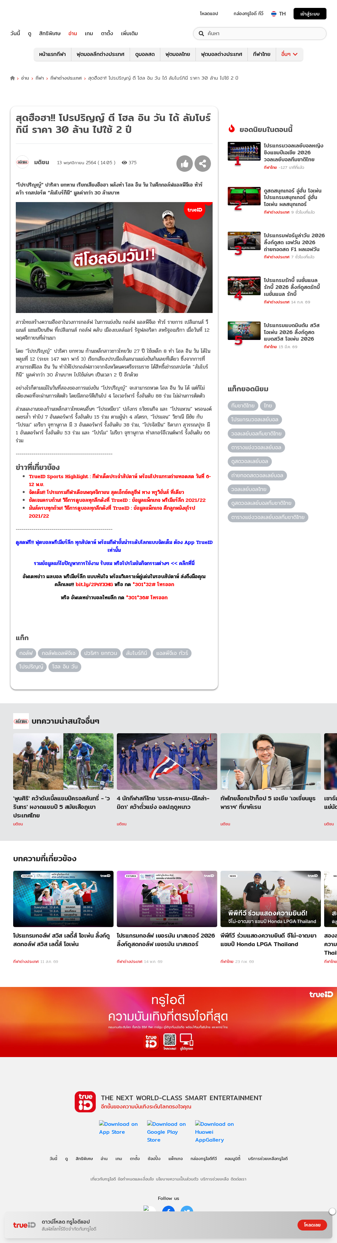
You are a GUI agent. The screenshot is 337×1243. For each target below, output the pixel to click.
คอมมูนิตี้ (232, 1158)
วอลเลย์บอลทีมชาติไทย (256, 433)
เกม (89, 34)
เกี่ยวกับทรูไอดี (103, 1179)
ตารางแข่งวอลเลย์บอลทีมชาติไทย (268, 517)
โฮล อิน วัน (65, 666)
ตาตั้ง (107, 34)
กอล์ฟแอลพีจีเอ (58, 653)
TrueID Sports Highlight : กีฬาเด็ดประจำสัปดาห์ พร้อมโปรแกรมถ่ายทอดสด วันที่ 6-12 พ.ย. (120, 480)
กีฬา (40, 78)
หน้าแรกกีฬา (52, 54)
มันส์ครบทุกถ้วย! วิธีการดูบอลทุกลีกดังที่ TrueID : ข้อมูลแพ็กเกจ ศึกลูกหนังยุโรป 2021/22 (112, 512)
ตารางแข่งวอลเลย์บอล (256, 447)
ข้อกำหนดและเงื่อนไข (136, 1179)
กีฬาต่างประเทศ (66, 78)
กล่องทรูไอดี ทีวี (248, 13)
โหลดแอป (209, 13)
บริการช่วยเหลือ (214, 1179)
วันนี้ (15, 34)
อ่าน (72, 34)
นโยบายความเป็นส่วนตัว (177, 1179)
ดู (29, 34)
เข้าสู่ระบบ (310, 13)
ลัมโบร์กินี (136, 653)
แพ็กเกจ (175, 1158)
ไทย (268, 405)
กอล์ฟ (26, 653)
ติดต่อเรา (238, 1179)
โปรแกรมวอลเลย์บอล (254, 419)
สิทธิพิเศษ (50, 34)
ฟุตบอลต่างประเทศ (221, 54)
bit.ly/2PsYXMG (94, 584)
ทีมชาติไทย (243, 405)
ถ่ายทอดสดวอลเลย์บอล (257, 475)
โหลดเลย (312, 1225)
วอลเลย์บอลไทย (249, 489)
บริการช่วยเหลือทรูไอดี (268, 1158)
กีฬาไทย (262, 54)
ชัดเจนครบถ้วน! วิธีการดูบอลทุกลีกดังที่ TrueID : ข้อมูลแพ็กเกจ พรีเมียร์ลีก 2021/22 (117, 500)
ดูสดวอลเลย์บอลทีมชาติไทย (261, 503)
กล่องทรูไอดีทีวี (204, 1158)
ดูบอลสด (145, 54)
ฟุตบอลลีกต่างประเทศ (100, 54)
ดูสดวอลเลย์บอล (249, 461)
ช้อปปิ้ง (154, 1158)
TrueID (30, 13)
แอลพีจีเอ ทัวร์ (172, 653)
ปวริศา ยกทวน (100, 653)
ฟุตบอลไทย (178, 54)
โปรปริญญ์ (31, 666)
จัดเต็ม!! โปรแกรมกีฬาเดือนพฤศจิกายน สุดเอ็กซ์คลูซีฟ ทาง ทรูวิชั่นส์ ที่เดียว (106, 492)
